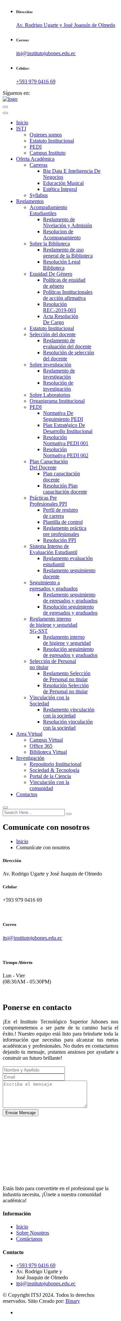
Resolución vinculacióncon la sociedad (68, 725)
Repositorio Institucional (55, 764)
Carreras (38, 165)
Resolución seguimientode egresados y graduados (70, 610)
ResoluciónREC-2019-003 (59, 307)
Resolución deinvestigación (58, 386)
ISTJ (21, 128)
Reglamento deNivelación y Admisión (67, 222)
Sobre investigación (50, 364)
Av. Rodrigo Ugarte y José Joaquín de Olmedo (65, 25)
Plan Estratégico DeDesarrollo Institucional (67, 428)
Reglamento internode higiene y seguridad (67, 640)
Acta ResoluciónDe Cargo (60, 319)
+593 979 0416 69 (35, 81)
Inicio (22, 122)
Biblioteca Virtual (48, 752)
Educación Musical (63, 183)
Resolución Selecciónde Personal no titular (66, 688)
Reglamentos (30, 201)
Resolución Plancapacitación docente (65, 489)
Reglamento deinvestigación (59, 374)
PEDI (36, 147)
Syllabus (39, 195)
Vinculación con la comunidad (49, 785)
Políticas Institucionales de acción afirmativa (67, 295)
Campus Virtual (46, 740)
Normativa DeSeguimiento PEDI (63, 416)
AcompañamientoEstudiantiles (48, 210)
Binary (73, 1301)
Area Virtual (29, 734)
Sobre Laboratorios (50, 395)
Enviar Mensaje (20, 1112)
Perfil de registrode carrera (60, 513)
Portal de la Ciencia (50, 776)
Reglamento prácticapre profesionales (64, 531)
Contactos (26, 794)
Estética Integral (60, 189)
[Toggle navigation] (5, 113)
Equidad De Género (51, 274)
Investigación (30, 758)
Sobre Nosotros (32, 1233)
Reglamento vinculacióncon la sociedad (68, 712)
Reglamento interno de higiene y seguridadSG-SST (53, 625)
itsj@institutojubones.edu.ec (32, 938)
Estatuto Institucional (52, 141)
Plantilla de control (63, 522)
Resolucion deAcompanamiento (62, 234)
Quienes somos (46, 135)
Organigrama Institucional (57, 401)
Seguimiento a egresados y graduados (54, 585)
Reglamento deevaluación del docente (67, 343)
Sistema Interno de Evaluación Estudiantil (53, 549)
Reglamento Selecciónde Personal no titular (66, 676)
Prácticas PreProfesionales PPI (48, 501)
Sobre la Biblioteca (50, 243)
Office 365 (41, 746)
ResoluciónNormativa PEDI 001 (65, 440)
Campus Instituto (48, 153)
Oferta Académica (35, 159)
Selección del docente (53, 334)
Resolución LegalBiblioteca (61, 265)
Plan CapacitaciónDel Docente (49, 464)
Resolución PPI (59, 540)
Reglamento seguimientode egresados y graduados (70, 598)
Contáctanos (29, 1239)
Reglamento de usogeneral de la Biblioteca (68, 253)
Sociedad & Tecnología (54, 770)
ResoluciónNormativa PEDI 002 (65, 452)
